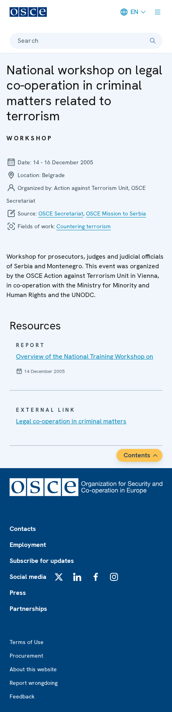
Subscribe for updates (42, 560)
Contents (137, 455)
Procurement (26, 655)
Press (18, 592)
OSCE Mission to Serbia (116, 213)
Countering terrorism (83, 226)
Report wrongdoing (34, 682)
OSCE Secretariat (60, 213)
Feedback (22, 696)
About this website (33, 669)
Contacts (23, 529)
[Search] (153, 41)
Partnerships (28, 608)
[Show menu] (158, 12)
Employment (28, 544)
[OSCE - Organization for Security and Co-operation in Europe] (28, 12)
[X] (59, 577)
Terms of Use (27, 642)
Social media (28, 576)
